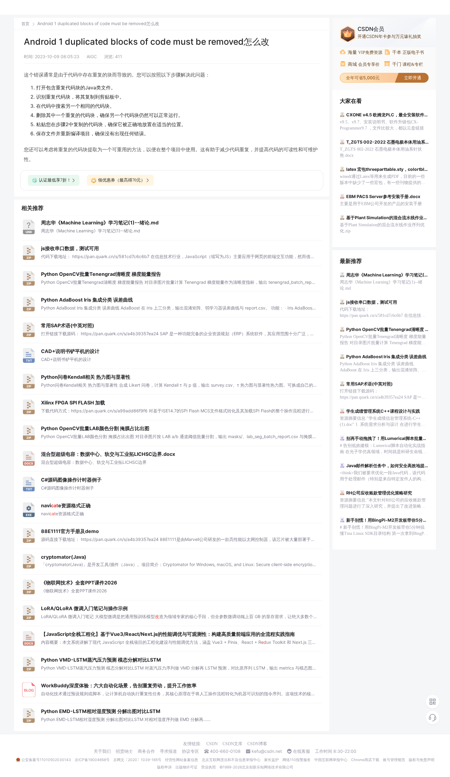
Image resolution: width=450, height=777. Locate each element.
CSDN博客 (257, 743)
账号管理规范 (394, 759)
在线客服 (301, 751)
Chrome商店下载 (365, 759)
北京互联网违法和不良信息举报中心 (231, 759)
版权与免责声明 (421, 759)
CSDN (212, 743)
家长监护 (271, 759)
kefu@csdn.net (267, 751)
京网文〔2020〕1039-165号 (137, 759)
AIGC (92, 56)
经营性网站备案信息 (181, 759)
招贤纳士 (124, 751)
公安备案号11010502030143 (46, 759)
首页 (25, 24)
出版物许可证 (186, 767)
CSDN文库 (232, 743)
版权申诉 (164, 767)
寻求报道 (168, 751)
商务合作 (146, 751)
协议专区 (190, 751)
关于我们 (102, 751)
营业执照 (208, 767)
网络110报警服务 (297, 759)
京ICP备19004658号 (92, 759)
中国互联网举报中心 (330, 759)
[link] (25, 23)
